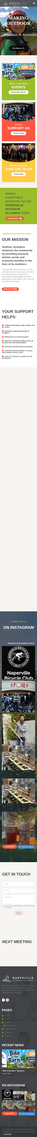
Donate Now (18, 133)
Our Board (18, 174)
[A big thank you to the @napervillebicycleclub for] (18, 662)
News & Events (10, 1029)
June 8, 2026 (6, 1073)
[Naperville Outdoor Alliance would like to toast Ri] (18, 762)
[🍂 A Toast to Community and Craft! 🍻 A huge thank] (18, 828)
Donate (18, 124)
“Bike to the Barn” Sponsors (13, 1071)
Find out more (10, 289)
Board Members (18, 165)
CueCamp (7, 1134)
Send (18, 913)
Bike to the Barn (19, 83)
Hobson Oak (10, 1025)
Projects (8, 1022)
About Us (8, 1019)
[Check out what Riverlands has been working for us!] (18, 795)
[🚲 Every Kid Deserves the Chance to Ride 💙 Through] (18, 695)
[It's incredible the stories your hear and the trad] (18, 728)
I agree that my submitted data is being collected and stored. (19, 906)
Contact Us (9, 1032)
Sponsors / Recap (18, 92)
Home (7, 1015)
